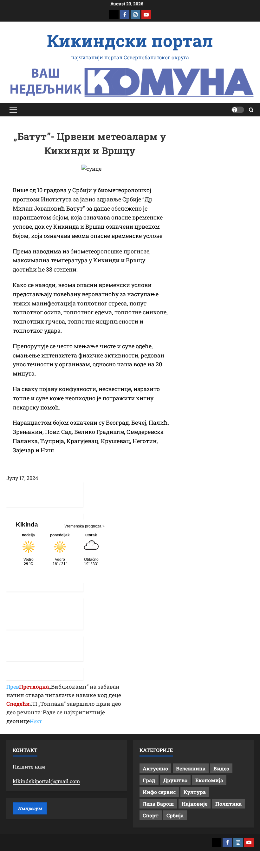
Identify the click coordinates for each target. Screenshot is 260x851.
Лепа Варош (158, 803)
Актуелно (155, 768)
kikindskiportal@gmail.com (46, 781)
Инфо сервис (159, 792)
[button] (13, 109)
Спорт (151, 815)
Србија (175, 815)
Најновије (194, 803)
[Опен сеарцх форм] (251, 110)
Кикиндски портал (130, 40)
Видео (221, 768)
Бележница (190, 768)
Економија (209, 780)
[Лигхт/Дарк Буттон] (237, 110)
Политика (228, 803)
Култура (195, 792)
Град (149, 780)
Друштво (175, 780)
